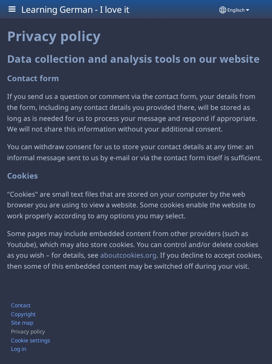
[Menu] (16, 10)
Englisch (236, 10)
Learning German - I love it (75, 9)
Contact (21, 305)
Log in (18, 349)
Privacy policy (28, 331)
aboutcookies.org (128, 255)
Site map (22, 322)
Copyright (23, 314)
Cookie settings (30, 340)
